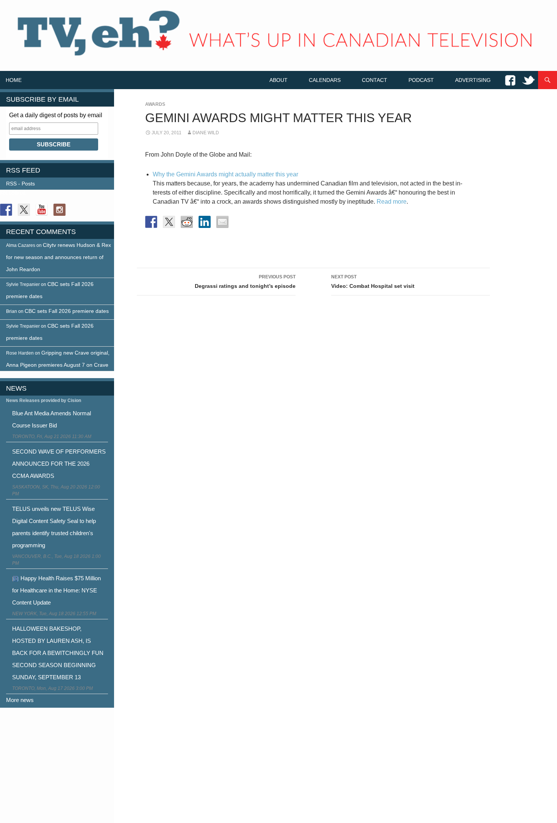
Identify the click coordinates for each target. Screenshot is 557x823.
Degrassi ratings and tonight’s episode (245, 281)
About (278, 80)
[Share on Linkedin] (205, 222)
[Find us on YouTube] (42, 210)
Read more (392, 201)
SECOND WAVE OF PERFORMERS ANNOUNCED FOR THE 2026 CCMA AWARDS (59, 463)
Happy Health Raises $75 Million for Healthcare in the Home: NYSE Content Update (56, 590)
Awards (155, 104)
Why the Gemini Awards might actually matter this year (225, 174)
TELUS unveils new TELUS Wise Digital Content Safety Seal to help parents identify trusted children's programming (54, 527)
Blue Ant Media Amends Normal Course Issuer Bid (51, 419)
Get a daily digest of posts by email (55, 115)
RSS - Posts (20, 184)
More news (20, 700)
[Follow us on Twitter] (24, 210)
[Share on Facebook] (151, 222)
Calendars (325, 80)
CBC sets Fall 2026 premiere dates (67, 311)
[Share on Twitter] (169, 222)
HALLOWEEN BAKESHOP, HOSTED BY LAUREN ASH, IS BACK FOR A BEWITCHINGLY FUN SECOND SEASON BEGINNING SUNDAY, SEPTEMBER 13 (57, 652)
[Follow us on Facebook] (6, 210)
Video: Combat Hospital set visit (373, 281)
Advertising (473, 80)
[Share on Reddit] (187, 222)
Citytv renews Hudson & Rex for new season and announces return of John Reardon (58, 257)
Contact (374, 80)
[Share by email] (222, 222)
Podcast (421, 80)
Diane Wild (205, 132)
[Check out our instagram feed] (59, 210)
